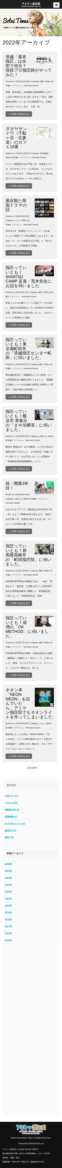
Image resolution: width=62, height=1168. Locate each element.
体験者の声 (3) (12, 809)
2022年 (8, 891)
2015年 (8, 940)
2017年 (8, 926)
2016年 (8, 933)
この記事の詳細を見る (19, 114)
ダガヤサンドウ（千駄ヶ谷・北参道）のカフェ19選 (16, 137)
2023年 (8, 884)
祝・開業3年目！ (17, 485)
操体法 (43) (10, 830)
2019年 (8, 912)
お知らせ (43, 436)
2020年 (8, 905)
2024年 (8, 877)
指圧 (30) (9, 837)
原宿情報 (44, 153)
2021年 (8, 898)
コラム (17, 220)
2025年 (8, 871)
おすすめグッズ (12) (15, 823)
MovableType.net (36, 1143)
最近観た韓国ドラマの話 (16, 205)
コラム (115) (11, 802)
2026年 (8, 864)
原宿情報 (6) (11, 816)
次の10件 (32, 768)
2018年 (8, 919)
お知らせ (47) (11, 795)
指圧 (42, 81)
